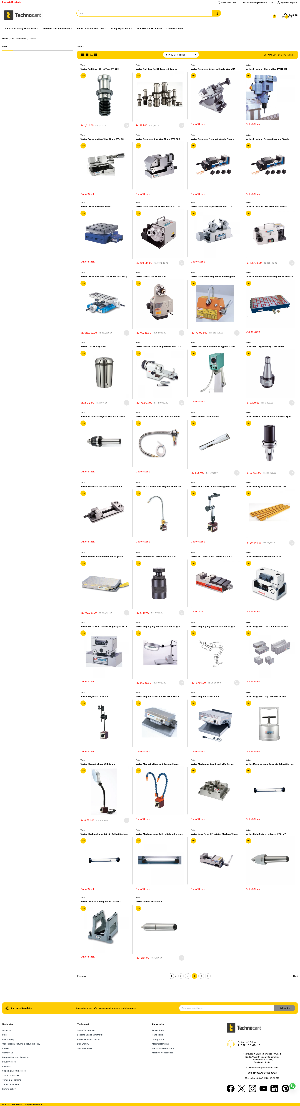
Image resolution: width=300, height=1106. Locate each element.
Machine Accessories (162, 1052)
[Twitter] (241, 1089)
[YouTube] (263, 1089)
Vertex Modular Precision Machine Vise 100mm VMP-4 (101, 486)
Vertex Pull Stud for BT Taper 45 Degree (156, 69)
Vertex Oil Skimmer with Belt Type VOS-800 (213, 346)
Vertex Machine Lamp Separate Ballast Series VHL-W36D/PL (269, 764)
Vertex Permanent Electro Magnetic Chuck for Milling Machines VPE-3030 (270, 276)
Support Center (84, 1048)
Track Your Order (10, 1075)
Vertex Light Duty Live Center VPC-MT (266, 834)
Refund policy (9, 1089)
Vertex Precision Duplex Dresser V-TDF (211, 206)
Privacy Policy (9, 1061)
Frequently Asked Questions (16, 1057)
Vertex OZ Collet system (93, 346)
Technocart (16, 1104)
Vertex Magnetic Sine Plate (205, 696)
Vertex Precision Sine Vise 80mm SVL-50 (102, 139)
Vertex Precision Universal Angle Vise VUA (213, 69)
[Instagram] (252, 1089)
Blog (4, 1034)
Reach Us (7, 1066)
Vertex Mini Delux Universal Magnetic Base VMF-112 (213, 486)
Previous (81, 976)
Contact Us (7, 1052)
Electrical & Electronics (163, 1048)
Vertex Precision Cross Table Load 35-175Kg (103, 276)
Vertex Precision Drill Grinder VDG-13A (266, 206)
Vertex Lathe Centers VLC (149, 901)
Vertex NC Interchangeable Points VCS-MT (102, 416)
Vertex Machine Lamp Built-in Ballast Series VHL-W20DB (103, 834)
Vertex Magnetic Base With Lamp (97, 764)
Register (294, 2)
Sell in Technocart (86, 1030)
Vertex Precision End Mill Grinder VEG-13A (158, 206)
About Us (6, 1030)
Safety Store (158, 1039)
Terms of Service (10, 1084)
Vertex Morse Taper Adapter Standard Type (268, 416)
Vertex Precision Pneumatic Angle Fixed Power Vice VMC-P (267, 139)
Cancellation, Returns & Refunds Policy (21, 1044)
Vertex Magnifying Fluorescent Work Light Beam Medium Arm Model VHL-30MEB (213, 626)
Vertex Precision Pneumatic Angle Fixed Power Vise (211, 139)
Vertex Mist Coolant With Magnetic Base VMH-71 (160, 486)
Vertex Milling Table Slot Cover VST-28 (266, 486)
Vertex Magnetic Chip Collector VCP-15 (266, 696)
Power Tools (158, 1030)
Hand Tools (157, 1034)
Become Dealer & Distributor (90, 1034)
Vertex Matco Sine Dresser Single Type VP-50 (104, 626)
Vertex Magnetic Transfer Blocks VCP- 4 (267, 626)
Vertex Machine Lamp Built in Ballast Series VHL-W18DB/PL (158, 834)
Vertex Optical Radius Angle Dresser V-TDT (158, 346)
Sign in (284, 2)
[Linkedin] (274, 1089)
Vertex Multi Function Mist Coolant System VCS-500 (158, 416)
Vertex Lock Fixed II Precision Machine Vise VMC (213, 834)
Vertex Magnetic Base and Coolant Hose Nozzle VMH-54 (156, 764)
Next (295, 976)
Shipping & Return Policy (14, 1071)
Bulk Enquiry (8, 1039)
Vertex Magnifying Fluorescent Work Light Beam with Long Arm (158, 626)
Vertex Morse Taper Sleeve (205, 416)
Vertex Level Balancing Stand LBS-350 (100, 901)
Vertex (82, 65)
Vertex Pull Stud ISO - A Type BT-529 (99, 69)
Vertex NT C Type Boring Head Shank (265, 346)
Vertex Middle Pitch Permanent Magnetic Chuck (101, 556)
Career (5, 1048)
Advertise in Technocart (88, 1039)
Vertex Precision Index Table (95, 206)
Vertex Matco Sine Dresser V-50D (263, 556)
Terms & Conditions (11, 1080)
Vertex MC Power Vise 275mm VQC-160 (211, 556)
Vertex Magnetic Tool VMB (94, 696)
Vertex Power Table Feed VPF (151, 276)
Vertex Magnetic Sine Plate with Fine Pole (157, 696)
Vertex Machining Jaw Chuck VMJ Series (212, 764)
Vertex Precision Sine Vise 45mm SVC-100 (158, 139)
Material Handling (160, 1044)
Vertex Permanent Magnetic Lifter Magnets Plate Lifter (213, 276)
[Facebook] (231, 1089)
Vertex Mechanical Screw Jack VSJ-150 (156, 556)
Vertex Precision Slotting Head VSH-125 (267, 69)
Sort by (169, 54)
